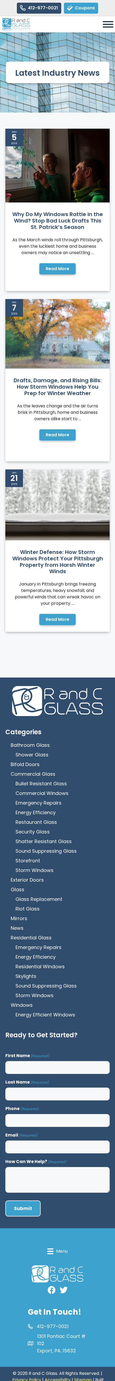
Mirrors (19, 918)
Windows (22, 1005)
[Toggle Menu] (108, 24)
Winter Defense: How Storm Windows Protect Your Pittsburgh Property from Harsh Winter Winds (57, 561)
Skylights (26, 976)
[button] (57, 268)
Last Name (27, 1082)
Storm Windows (34, 870)
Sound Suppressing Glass (46, 851)
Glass (17, 889)
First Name (27, 1056)
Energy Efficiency (36, 812)
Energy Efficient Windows (45, 1014)
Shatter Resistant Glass (44, 841)
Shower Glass (32, 754)
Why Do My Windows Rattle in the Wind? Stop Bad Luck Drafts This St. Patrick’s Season (57, 221)
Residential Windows (40, 966)
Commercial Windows (42, 793)
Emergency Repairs (39, 802)
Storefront (28, 860)
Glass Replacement (39, 899)
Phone (22, 1108)
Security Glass (33, 831)
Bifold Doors (25, 764)
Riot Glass (28, 908)
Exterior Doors (27, 880)
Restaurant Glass (36, 822)
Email (21, 1135)
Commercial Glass (33, 774)
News (17, 928)
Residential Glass (31, 937)
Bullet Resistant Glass (41, 783)
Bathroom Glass (30, 745)
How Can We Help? (36, 1161)
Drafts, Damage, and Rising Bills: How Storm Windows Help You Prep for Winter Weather (58, 387)
